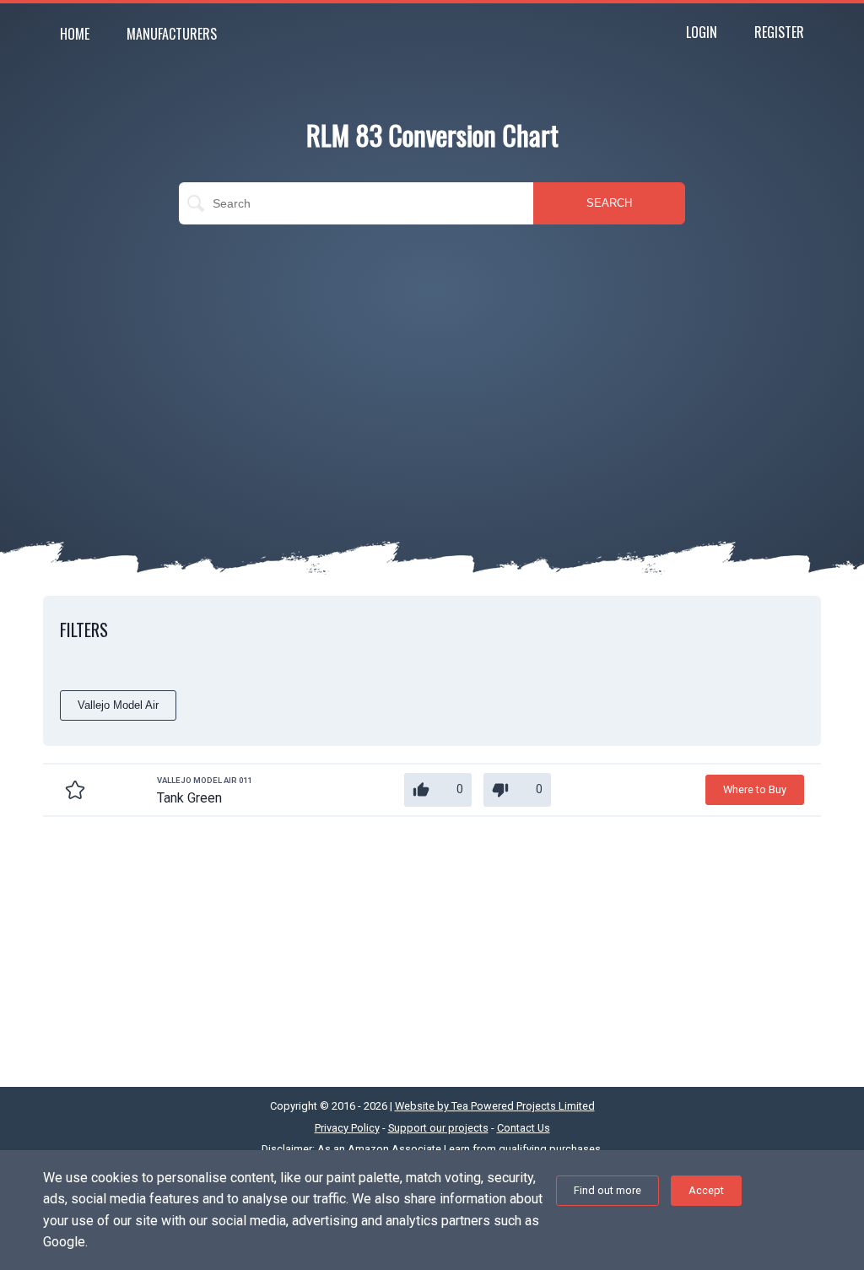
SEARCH (609, 203)
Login (701, 32)
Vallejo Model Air (118, 705)
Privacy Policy (347, 1127)
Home (74, 34)
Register (779, 32)
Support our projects (438, 1127)
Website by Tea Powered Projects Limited (495, 1106)
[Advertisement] (432, 359)
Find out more (607, 1190)
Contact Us (523, 1127)
